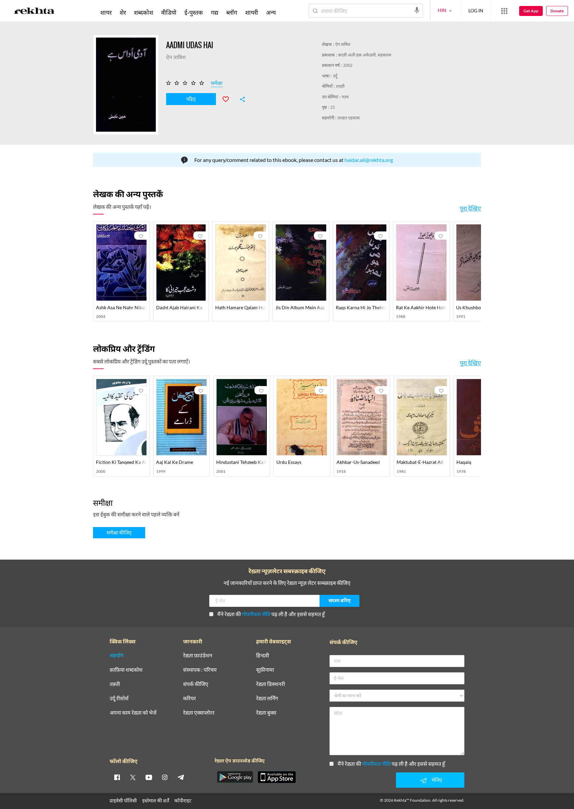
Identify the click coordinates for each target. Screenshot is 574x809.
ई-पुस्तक (193, 12)
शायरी (251, 12)
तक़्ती (115, 684)
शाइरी (340, 86)
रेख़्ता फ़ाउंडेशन (197, 655)
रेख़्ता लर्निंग (267, 698)
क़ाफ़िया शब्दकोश (126, 670)
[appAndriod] (235, 777)
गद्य (214, 12)
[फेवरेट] (228, 98)
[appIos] (277, 777)
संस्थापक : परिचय (200, 670)
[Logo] (34, 12)
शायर (106, 12)
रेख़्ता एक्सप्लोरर (199, 713)
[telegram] (180, 777)
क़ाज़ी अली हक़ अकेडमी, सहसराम (364, 55)
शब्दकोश (143, 12)
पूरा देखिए (470, 208)
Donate (557, 10)
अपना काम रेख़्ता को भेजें (133, 713)
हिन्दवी (262, 655)
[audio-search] (417, 10)
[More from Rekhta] (504, 11)
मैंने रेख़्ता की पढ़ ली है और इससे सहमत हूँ (271, 614)
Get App (531, 10)
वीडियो (168, 12)
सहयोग (117, 655)
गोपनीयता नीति (256, 614)
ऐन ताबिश (342, 45)
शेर (123, 12)
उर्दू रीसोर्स (119, 698)
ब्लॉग (231, 12)
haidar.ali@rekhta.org (368, 160)
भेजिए (436, 780)
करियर (189, 698)
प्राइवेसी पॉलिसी (123, 800)
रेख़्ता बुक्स (266, 713)
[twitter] (133, 777)
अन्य (271, 12)
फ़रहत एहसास (348, 118)
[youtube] (149, 777)
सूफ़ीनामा (265, 670)
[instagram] (164, 777)
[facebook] (117, 777)
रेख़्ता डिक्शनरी (270, 684)
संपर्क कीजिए (195, 684)
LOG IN (475, 10)
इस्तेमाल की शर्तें (155, 800)
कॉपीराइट (182, 800)
